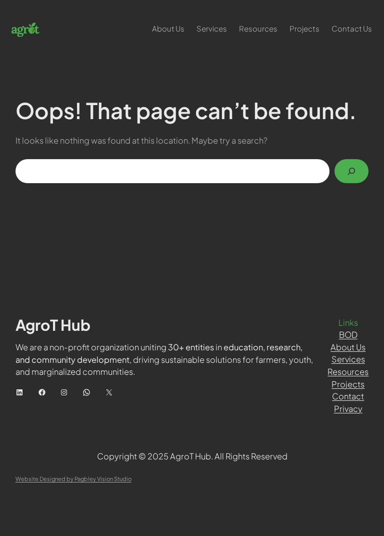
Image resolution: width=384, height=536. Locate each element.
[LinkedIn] (20, 392)
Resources (348, 371)
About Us (348, 347)
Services (348, 359)
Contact (348, 396)
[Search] (351, 171)
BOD (348, 334)
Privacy (348, 408)
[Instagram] (64, 392)
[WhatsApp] (86, 392)
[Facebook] (42, 392)
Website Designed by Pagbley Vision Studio (74, 478)
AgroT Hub (53, 324)
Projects (348, 384)
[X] (109, 392)
